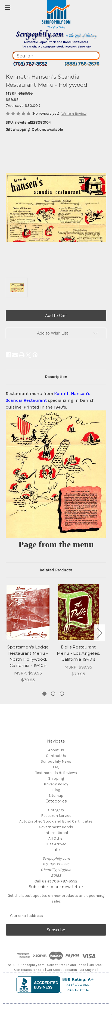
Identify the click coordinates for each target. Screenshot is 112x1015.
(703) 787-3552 (30, 64)
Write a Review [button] (73, 113)
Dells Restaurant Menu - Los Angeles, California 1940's (78, 653)
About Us (56, 750)
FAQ (56, 767)
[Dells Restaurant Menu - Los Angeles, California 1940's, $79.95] (78, 612)
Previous (7, 632)
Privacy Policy (56, 784)
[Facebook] (8, 355)
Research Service (56, 815)
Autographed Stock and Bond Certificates (56, 821)
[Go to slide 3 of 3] (62, 694)
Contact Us (56, 755)
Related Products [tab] (56, 569)
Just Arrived (56, 844)
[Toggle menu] (7, 7)
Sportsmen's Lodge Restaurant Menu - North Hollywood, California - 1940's (28, 656)
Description (56, 376)
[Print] (21, 355)
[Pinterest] (35, 355)
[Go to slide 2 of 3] (53, 694)
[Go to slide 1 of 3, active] (44, 694)
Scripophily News (56, 761)
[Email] (15, 355)
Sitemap (56, 795)
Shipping (56, 778)
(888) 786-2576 (81, 64)
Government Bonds (56, 827)
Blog (56, 790)
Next (99, 632)
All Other (56, 838)
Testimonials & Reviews (56, 772)
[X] (28, 355)
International (56, 832)
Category (56, 810)
